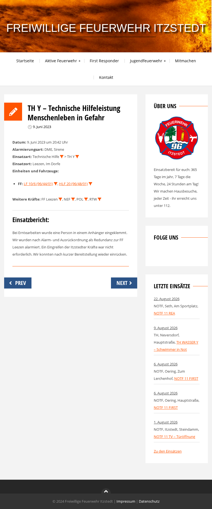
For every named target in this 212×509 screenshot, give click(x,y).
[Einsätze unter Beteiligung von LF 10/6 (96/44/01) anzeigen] (55, 184)
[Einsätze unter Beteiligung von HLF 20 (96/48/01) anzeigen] (90, 184)
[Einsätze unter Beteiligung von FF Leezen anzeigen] (60, 199)
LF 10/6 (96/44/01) (38, 183)
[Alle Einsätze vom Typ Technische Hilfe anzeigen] (61, 157)
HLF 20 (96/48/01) (73, 183)
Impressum (125, 501)
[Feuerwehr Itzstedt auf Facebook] (158, 254)
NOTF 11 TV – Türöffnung (174, 436)
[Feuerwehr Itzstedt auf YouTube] (185, 254)
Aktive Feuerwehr (61, 60)
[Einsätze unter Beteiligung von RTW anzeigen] (99, 199)
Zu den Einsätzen (168, 451)
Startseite (25, 60)
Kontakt (106, 77)
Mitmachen (185, 60)
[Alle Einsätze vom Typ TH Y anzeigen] (77, 157)
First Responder (104, 60)
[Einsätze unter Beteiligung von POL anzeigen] (86, 199)
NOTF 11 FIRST (186, 378)
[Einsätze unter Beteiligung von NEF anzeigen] (73, 199)
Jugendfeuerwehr (146, 60)
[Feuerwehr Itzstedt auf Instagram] (167, 254)
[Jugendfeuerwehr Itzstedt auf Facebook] (176, 254)
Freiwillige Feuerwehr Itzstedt (106, 28)
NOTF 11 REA (164, 313)
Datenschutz (149, 501)
